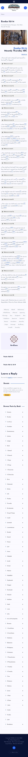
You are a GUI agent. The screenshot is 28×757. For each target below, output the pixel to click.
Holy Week (19, 25)
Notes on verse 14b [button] (9, 295)
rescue (6, 321)
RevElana (14, 345)
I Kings (15, 460)
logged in (10, 377)
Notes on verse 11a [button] (9, 211)
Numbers (15, 426)
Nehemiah (15, 484)
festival (15, 312)
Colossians (15, 652)
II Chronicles (10, 474)
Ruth (15, 446)
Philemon (15, 681)
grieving (23, 312)
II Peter (15, 700)
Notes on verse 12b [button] (9, 252)
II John (8, 710)
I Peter (15, 695)
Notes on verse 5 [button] (8, 132)
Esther (15, 489)
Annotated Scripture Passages (8, 25)
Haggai (15, 585)
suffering (21, 324)
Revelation (15, 724)
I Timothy (15, 667)
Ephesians (15, 643)
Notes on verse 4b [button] (9, 120)
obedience (6, 318)
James (15, 691)
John (15, 614)
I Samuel (15, 450)
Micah (15, 566)
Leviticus (15, 422)
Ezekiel (15, 532)
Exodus (15, 417)
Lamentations (15, 527)
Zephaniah (15, 580)
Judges (15, 441)
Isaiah (15, 518)
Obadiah (9, 556)
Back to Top (15, 752)
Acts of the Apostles (15, 618)
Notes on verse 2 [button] (8, 75)
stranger (13, 324)
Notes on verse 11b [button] (9, 223)
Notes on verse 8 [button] (8, 175)
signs (6, 324)
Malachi (15, 595)
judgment (18, 315)
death (13, 309)
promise (22, 318)
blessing (7, 309)
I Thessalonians (15, 657)
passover (15, 318)
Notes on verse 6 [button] (8, 148)
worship (18, 327)
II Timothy (15, 671)
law (24, 315)
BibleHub (24, 54)
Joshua (15, 436)
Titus (15, 676)
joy (11, 315)
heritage (5, 315)
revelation (13, 321)
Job (15, 494)
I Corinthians (15, 628)
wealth (10, 327)
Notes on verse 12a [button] (9, 238)
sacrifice (22, 321)
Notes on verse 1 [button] (8, 63)
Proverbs (15, 503)
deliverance (21, 309)
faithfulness (7, 312)
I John (15, 705)
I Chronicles (10, 469)
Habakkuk (15, 575)
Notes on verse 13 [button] (8, 270)
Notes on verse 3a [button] (9, 85)
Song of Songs (15, 513)
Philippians (15, 647)
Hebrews (15, 686)
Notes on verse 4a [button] (9, 108)
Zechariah (15, 590)
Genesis (15, 412)
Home (2, 14)
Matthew (15, 599)
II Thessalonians (15, 662)
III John (9, 714)
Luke (15, 609)
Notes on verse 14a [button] (9, 283)
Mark (15, 604)
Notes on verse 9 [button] (8, 187)
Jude (8, 719)
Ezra (15, 479)
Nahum (9, 570)
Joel (15, 546)
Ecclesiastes (15, 508)
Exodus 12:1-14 (20, 48)
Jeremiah (15, 522)
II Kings (15, 465)
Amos (15, 551)
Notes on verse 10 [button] (8, 199)
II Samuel (15, 455)
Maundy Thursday (5, 26)
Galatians (15, 638)
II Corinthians (15, 633)
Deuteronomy (15, 431)
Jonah (15, 561)
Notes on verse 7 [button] (8, 163)
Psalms (15, 498)
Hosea (15, 542)
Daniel (15, 537)
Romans (15, 623)
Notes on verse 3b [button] (9, 95)
